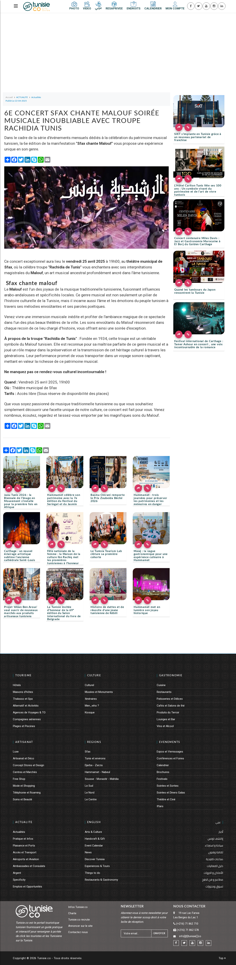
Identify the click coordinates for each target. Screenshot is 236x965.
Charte (72, 913)
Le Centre (91, 799)
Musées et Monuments (99, 692)
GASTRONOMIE (170, 675)
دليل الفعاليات (215, 866)
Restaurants (164, 692)
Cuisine (161, 685)
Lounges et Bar (166, 719)
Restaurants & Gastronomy (101, 879)
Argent (17, 873)
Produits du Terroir (168, 712)
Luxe (16, 751)
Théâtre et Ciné (166, 799)
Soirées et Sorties (167, 785)
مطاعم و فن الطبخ (212, 879)
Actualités (19, 832)
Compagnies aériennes (27, 719)
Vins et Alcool (165, 726)
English (94, 822)
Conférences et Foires (170, 758)
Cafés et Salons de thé (171, 705)
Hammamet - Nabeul (97, 772)
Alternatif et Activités (26, 705)
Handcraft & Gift (95, 838)
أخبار (221, 831)
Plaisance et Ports (24, 845)
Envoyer (159, 933)
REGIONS (94, 742)
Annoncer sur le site (80, 926)
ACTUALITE (23, 822)
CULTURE (94, 675)
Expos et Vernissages (170, 751)
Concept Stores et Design (28, 765)
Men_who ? (92, 705)
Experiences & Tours (97, 866)
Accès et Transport (24, 852)
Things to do (92, 873)
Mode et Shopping (24, 785)
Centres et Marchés (25, 772)
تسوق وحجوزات (214, 886)
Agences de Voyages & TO (29, 712)
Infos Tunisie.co (78, 907)
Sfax (87, 751)
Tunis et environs (95, 758)
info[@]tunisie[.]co (190, 936)
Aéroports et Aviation (26, 859)
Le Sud (89, 785)
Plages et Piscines (24, 726)
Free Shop (19, 779)
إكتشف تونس (215, 838)
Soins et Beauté (22, 799)
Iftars (160, 806)
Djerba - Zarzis (94, 765)
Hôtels (17, 685)
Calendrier (163, 765)
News (88, 852)
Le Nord (89, 792)
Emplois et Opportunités (27, 886)
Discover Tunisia (95, 859)
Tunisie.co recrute (79, 919)
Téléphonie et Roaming (27, 792)
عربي (218, 822)
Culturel (89, 685)
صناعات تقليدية (214, 859)
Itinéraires (91, 698)
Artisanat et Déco (23, 758)
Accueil (9, 97)
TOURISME (23, 675)
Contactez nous (78, 932)
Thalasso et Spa (23, 698)
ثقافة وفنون (215, 852)
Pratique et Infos (23, 838)
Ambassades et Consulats (29, 866)
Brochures (163, 772)
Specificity (19, 879)
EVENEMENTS (169, 742)
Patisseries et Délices (170, 698)
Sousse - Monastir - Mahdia (102, 779)
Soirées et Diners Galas (171, 792)
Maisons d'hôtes (23, 692)
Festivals (162, 779)
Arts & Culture (93, 832)
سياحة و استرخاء (214, 845)
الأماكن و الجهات (213, 872)
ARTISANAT (24, 742)
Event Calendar (94, 845)
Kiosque (90, 712)
